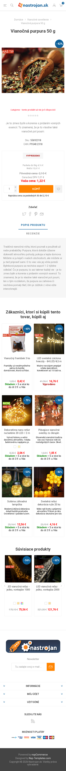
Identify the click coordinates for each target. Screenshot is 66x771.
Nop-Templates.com (40, 758)
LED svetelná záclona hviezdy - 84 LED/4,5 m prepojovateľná (49, 361)
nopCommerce (40, 754)
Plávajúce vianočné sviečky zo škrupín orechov (49, 433)
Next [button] (61, 585)
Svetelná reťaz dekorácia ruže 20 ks (49, 503)
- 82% (59, 472)
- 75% (27, 400)
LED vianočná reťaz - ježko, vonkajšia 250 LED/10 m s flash (18, 589)
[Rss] (33, 721)
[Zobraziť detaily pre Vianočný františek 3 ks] (17, 339)
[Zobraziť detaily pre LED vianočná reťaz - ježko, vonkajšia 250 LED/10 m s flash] (18, 568)
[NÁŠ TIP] (7, 326)
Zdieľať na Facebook (30, 214)
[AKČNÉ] (6, 397)
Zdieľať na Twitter (24, 214)
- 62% (27, 560)
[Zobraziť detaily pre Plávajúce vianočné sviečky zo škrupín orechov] (49, 410)
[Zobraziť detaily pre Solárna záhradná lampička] (17, 482)
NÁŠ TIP (8, 51)
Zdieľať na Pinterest (36, 214)
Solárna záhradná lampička (17, 503)
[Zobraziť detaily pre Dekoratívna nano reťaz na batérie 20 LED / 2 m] (17, 410)
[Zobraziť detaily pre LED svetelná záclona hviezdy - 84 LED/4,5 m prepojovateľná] (49, 339)
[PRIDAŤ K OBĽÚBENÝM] (58, 189)
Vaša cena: (28, 181)
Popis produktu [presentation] (33, 225)
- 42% (59, 43)
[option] (18, 585)
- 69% (56, 560)
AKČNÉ (6, 403)
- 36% (59, 400)
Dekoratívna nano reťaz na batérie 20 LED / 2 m (17, 431)
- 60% (27, 328)
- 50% (27, 472)
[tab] (33, 225)
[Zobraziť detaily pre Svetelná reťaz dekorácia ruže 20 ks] (49, 482)
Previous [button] (4, 585)
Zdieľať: (33, 207)
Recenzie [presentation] (33, 233)
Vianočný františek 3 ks (17, 358)
